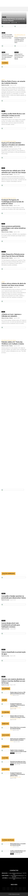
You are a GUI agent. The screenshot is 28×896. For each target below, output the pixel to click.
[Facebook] (3, 888)
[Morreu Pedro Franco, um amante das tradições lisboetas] (14, 72)
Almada (3, 111)
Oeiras (14, 60)
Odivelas (19, 60)
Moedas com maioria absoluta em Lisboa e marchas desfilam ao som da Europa (13, 681)
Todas (5, 60)
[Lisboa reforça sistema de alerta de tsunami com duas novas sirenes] (14, 274)
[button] (2, 9)
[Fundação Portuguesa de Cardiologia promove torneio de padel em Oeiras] (20, 29)
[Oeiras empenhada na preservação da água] (14, 641)
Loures (19, 61)
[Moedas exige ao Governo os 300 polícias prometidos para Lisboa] (5, 694)
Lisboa (9, 60)
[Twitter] (20, 888)
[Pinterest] (16, 888)
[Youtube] (24, 888)
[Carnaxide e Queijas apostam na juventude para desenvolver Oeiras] (14, 585)
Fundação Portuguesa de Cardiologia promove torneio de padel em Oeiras (12, 201)
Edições (3, 593)
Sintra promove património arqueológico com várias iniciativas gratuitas (13, 228)
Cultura (3, 32)
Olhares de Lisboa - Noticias (7, 117)
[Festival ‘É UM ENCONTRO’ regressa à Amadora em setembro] (14, 133)
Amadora (15, 61)
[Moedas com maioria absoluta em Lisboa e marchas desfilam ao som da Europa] (14, 668)
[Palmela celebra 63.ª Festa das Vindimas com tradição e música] (14, 333)
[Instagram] (7, 888)
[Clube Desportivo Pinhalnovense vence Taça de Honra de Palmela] (20, 49)
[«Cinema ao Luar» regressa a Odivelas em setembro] (14, 306)
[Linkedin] (12, 888)
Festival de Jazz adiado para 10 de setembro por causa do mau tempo (7, 36)
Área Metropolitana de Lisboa (8, 141)
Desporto (16, 52)
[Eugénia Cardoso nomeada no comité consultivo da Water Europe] (5, 752)
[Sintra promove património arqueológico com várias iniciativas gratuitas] (7, 49)
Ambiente (12, 753)
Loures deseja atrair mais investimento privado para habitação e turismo (10, 625)
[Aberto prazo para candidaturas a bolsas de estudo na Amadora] (5, 740)
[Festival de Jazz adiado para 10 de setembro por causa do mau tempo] (7, 29)
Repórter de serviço (6, 22)
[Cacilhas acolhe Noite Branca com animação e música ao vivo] (14, 106)
